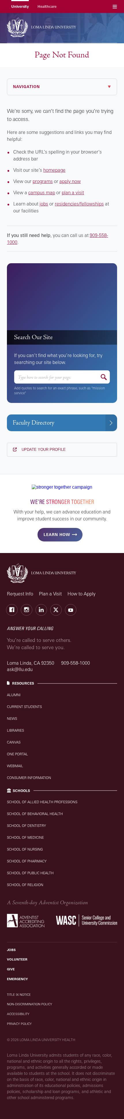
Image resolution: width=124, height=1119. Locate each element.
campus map (41, 192)
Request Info (20, 594)
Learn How (57, 534)
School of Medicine (25, 837)
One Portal (17, 754)
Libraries (15, 730)
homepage (54, 170)
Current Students (24, 707)
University (20, 6)
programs (43, 181)
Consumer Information (29, 778)
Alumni (13, 695)
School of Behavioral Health (35, 814)
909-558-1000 (75, 663)
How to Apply (81, 594)
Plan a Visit (50, 594)
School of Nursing (25, 849)
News (12, 718)
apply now (70, 181)
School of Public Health (30, 873)
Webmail (15, 766)
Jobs (11, 950)
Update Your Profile (43, 449)
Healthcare (47, 6)
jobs (44, 204)
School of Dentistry (26, 825)
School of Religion (25, 885)
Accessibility (18, 1014)
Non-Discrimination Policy (29, 1004)
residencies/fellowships (79, 204)
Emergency (17, 979)
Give (11, 969)
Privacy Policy (19, 1024)
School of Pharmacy (26, 861)
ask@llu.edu (20, 669)
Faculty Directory (33, 422)
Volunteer (17, 959)
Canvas (13, 742)
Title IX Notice (19, 995)
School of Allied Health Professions (42, 802)
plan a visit (73, 192)
